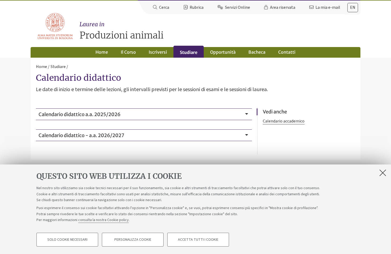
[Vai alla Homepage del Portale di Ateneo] (55, 26)
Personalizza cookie (132, 239)
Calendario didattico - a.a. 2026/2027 (81, 135)
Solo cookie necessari (67, 239)
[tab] (352, 7)
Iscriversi (158, 52)
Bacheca (256, 52)
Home (101, 52)
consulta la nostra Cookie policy (103, 220)
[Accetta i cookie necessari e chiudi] (382, 172)
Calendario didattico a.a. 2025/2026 (79, 114)
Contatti (287, 52)
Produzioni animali (122, 31)
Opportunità (223, 52)
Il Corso (128, 52)
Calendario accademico (284, 121)
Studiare (188, 52)
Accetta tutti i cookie (198, 239)
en (352, 7)
